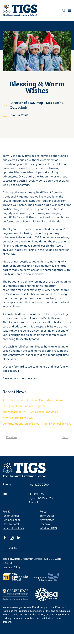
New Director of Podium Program (24, 406)
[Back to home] (20, 10)
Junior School (11, 515)
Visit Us (13, 548)
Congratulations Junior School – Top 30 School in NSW (37, 423)
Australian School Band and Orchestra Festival (33, 400)
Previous (11, 437)
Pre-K (6, 511)
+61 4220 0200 (38, 484)
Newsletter (47, 520)
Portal (43, 511)
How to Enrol (11, 524)
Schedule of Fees (13, 528)
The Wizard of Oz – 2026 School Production (30, 412)
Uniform (45, 524)
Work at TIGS (48, 528)
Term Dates (47, 515)
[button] (69, 10)
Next (65, 437)
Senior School (11, 520)
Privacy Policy (11, 567)
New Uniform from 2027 (18, 417)
